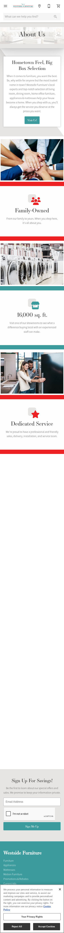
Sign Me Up (32, 826)
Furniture (8, 861)
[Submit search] (55, 17)
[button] (5, 6)
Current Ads (9, 884)
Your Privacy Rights (32, 916)
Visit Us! (32, 120)
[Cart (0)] (58, 6)
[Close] (60, 889)
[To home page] (23, 6)
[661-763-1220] (49, 6)
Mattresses (9, 870)
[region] (32, 909)
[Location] (39, 6)
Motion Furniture (12, 874)
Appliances (9, 865)
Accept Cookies (46, 926)
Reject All (17, 926)
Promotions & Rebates (15, 879)
